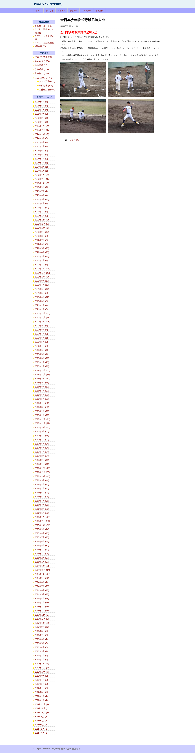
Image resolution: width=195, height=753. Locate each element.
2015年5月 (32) (42, 545)
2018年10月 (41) (42, 378)
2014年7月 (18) (42, 586)
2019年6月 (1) (41, 350)
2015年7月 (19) (42, 537)
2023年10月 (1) (42, 183)
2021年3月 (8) (41, 301)
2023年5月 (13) (42, 199)
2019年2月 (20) (42, 362)
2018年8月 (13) (42, 387)
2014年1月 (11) (42, 610)
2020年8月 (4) (41, 329)
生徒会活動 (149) (47, 89)
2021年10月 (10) (42, 276)
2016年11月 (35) (42, 472)
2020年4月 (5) (41, 346)
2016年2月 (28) (42, 509)
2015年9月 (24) (42, 529)
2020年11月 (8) (42, 317)
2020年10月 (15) (42, 321)
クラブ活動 (74, 140)
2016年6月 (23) (42, 492)
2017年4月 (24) (42, 452)
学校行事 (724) (46, 85)
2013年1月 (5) (41, 659)
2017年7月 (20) (42, 439)
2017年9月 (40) (42, 431)
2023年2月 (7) (41, 211)
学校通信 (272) (42, 69)
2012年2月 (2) (41, 696)
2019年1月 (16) (42, 366)
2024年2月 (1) (41, 167)
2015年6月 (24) (42, 541)
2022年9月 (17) (42, 232)
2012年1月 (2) (41, 700)
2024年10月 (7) (42, 134)
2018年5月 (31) (42, 399)
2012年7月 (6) (41, 680)
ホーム (38, 11)
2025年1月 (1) (41, 122)
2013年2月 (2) (41, 655)
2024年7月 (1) (41, 146)
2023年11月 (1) (42, 179)
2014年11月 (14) (42, 570)
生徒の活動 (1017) (43, 77)
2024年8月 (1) (41, 142)
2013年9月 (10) (42, 627)
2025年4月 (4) (41, 110)
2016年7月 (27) (42, 488)
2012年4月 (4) (41, 688)
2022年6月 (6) (41, 244)
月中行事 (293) (42, 73)
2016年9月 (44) (42, 480)
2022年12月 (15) (42, 219)
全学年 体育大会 (43, 26)
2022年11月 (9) (42, 224)
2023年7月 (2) (41, 191)
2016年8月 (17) (42, 484)
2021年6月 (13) (42, 289)
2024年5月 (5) (41, 154)
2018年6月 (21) (42, 395)
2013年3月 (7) (41, 651)
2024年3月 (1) (41, 162)
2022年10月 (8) (42, 228)
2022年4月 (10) (42, 252)
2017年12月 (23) (42, 419)
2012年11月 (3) (42, 667)
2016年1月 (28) (42, 513)
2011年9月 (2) (41, 716)
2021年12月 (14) (42, 268)
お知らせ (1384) (42, 61)
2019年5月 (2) (41, 354)
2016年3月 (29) (42, 505)
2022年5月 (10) (42, 248)
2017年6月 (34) (42, 444)
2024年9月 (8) (41, 138)
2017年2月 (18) (42, 460)
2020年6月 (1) (41, 338)
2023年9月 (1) (41, 187)
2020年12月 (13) (42, 313)
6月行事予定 (41, 46)
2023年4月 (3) (41, 203)
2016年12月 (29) (42, 468)
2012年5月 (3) (41, 684)
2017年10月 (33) (42, 427)
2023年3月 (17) (42, 207)
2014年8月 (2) (41, 582)
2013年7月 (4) (41, 635)
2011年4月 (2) (41, 733)
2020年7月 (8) (41, 333)
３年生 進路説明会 (44, 42)
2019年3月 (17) (42, 358)
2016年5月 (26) (42, 496)
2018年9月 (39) (42, 382)
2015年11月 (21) (42, 521)
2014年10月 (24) (42, 574)
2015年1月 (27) (42, 562)
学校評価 (99, 11)
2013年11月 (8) (42, 619)
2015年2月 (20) (42, 558)
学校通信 (73, 11)
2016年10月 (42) (42, 476)
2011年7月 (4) (41, 720)
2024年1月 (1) (41, 171)
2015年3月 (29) (42, 553)
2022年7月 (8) (41, 240)
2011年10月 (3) (42, 712)
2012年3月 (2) (41, 692)
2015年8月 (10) (42, 533)
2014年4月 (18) (42, 598)
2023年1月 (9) (41, 215)
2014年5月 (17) (42, 594)
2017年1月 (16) (42, 464)
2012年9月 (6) (41, 676)
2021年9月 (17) (42, 281)
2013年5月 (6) (41, 643)
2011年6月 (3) (41, 724)
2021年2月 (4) (41, 305)
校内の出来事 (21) (43, 57)
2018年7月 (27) (42, 391)
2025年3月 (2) (41, 114)
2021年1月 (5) (41, 309)
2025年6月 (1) (41, 101)
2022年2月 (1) (41, 260)
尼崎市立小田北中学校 (47, 4)
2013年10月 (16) (42, 623)
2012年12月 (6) (42, 663)
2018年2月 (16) (42, 411)
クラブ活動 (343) (47, 81)
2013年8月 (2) (41, 631)
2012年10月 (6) (42, 672)
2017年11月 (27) (42, 423)
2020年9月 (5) (41, 325)
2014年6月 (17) (42, 590)
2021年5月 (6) (41, 293)
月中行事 (61, 11)
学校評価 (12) (41, 65)
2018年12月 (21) (42, 370)
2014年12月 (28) (42, 566)
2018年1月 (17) (42, 415)
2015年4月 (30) (42, 549)
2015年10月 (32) (42, 525)
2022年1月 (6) (41, 264)
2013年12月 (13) (42, 615)
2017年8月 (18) (42, 435)
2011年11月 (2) (41, 708)
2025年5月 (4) (41, 105)
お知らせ (49, 11)
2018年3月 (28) (42, 407)
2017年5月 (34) (42, 448)
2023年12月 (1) (42, 175)
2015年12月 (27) (42, 517)
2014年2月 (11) (42, 606)
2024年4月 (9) (41, 158)
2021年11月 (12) (42, 272)
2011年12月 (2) (42, 704)
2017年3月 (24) (42, 456)
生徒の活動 (86, 11)
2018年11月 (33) (42, 374)
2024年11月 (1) (42, 130)
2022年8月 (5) (41, 236)
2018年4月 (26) (42, 403)
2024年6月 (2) (41, 150)
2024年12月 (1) (42, 126)
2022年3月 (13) (42, 256)
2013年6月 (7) (41, 639)
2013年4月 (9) (41, 647)
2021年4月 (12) (42, 297)
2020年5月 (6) (41, 342)
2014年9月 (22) (42, 578)
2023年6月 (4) (41, 195)
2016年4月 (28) (42, 501)
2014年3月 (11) (42, 602)
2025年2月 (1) (41, 118)
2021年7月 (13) (42, 285)
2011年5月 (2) (41, 729)
